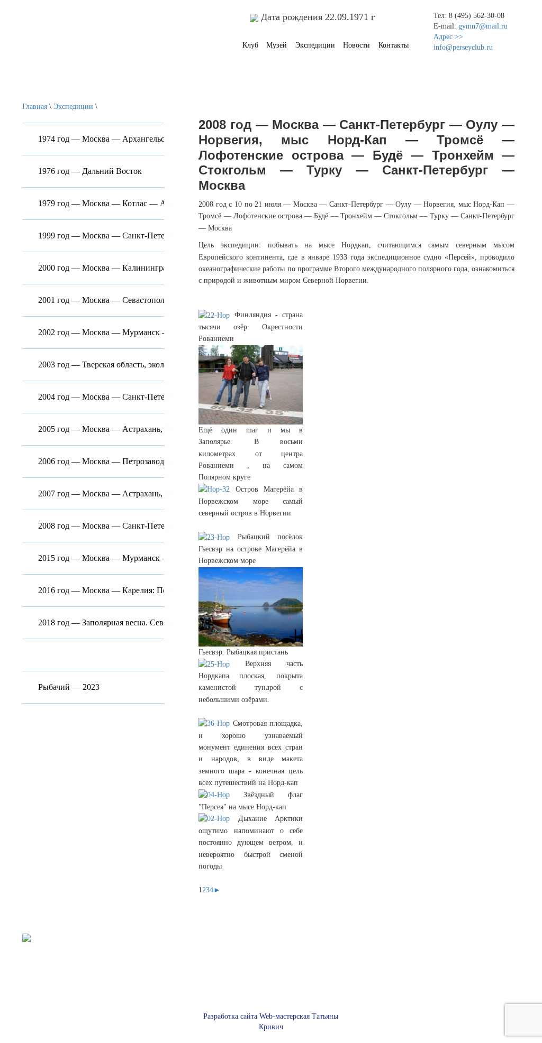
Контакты (393, 45)
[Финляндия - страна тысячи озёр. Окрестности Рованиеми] (216, 315)
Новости (356, 45)
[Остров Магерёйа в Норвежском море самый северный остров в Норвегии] (216, 489)
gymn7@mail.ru (483, 26)
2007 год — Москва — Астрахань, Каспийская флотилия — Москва (161, 493)
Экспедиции (315, 45)
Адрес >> (448, 37)
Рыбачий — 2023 (69, 686)
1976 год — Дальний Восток (90, 171)
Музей (276, 45)
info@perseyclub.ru (463, 47)
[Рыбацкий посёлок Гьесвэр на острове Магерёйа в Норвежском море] (217, 537)
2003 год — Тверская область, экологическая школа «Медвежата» (156, 364)
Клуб (250, 45)
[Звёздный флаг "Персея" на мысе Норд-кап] (220, 795)
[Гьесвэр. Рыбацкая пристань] (250, 606)
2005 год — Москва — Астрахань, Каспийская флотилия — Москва (161, 428)
